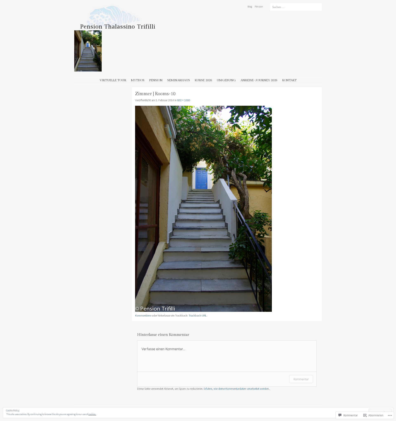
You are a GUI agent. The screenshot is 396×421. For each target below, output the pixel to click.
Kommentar (301, 379)
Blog (250, 6)
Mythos (137, 80)
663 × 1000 (183, 100)
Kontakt (289, 80)
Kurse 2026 (203, 80)
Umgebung (226, 80)
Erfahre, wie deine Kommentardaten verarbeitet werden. (236, 389)
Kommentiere (143, 315)
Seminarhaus (178, 80)
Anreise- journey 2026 (258, 80)
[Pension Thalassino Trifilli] (136, 28)
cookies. (92, 414)
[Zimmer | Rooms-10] (203, 311)
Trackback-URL (198, 315)
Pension (259, 6)
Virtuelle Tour (113, 80)
